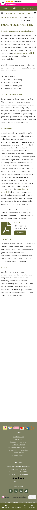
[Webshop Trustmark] (18, 497)
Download (20, 233)
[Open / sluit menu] (2, 13)
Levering (18, 439)
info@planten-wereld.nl (24, 53)
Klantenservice (14, 17)
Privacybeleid (19, 453)
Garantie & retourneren (18, 442)
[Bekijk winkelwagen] (35, 13)
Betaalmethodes (18, 445)
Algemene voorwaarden (18, 450)
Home (3, 17)
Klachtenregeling (18, 455)
